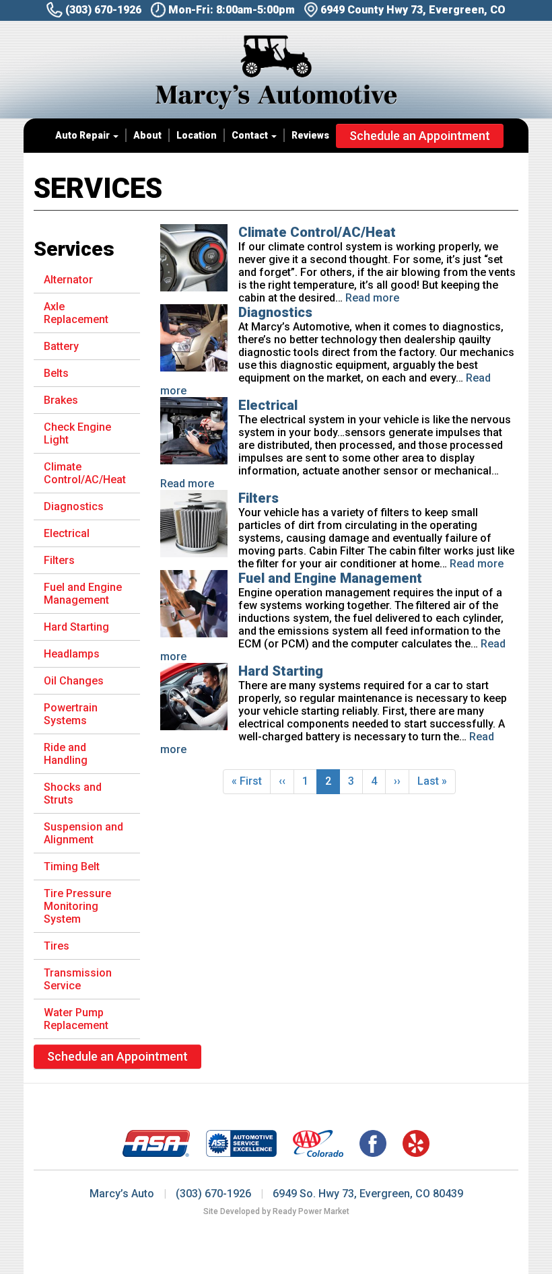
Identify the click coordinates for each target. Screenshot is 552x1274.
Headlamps (72, 653)
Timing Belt (72, 866)
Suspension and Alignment (83, 833)
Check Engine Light (77, 433)
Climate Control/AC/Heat (317, 232)
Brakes (61, 400)
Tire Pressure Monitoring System (77, 906)
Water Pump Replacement (76, 1019)
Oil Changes (74, 680)
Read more (372, 297)
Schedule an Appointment (419, 136)
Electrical (268, 405)
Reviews (310, 135)
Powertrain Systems (71, 714)
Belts (56, 373)
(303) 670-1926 (103, 9)
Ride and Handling (66, 754)
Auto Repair (83, 135)
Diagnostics (275, 312)
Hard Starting (280, 671)
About (147, 135)
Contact (251, 135)
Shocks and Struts (73, 793)
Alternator (68, 279)
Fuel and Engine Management (330, 578)
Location (196, 135)
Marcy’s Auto (122, 1193)
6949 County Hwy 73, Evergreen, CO (413, 9)
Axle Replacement (76, 313)
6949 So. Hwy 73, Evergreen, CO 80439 (368, 1193)
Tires (56, 946)
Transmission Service (78, 979)
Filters (258, 498)
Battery (61, 346)
